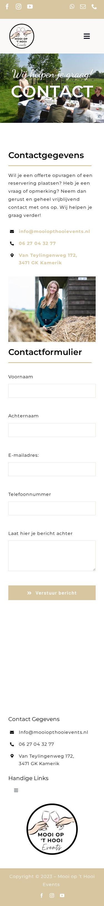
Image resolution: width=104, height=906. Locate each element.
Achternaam (23, 415)
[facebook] (7, 6)
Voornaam (20, 376)
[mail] (83, 6)
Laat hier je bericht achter (40, 533)
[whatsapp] (72, 6)
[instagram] (19, 6)
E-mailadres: (23, 455)
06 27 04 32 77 (37, 243)
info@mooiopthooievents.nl (54, 231)
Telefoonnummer (29, 494)
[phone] (94, 6)
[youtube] (30, 6)
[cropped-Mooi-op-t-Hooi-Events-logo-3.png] (21, 24)
